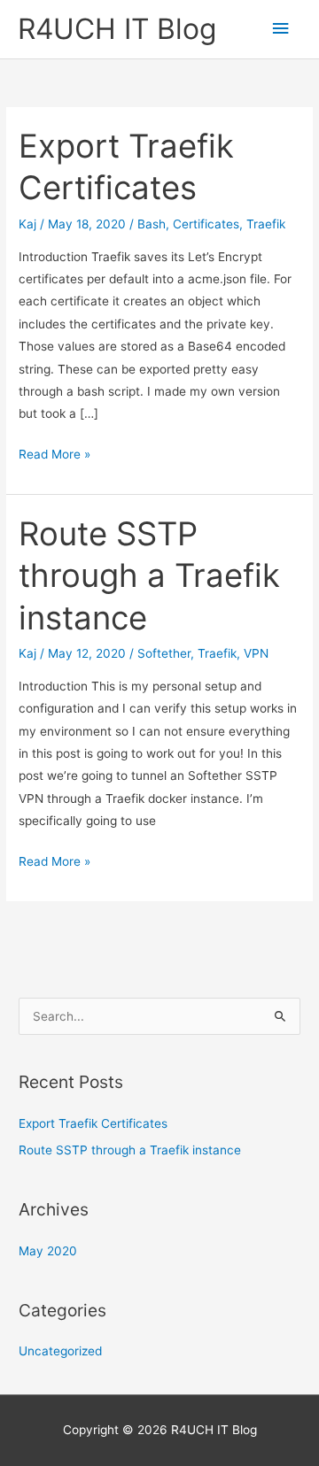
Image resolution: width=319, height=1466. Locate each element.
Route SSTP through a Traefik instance (149, 575)
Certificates (206, 224)
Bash (151, 224)
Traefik (265, 224)
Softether (164, 653)
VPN (256, 653)
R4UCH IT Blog (117, 29)
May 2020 (48, 1251)
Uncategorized (60, 1351)
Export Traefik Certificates (93, 1123)
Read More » (54, 456)
